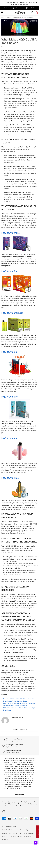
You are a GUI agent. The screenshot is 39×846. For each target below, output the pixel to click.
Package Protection (16, 836)
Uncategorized (23, 729)
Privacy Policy (17, 833)
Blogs (8, 17)
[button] (36, 13)
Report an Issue (38, 832)
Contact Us (27, 836)
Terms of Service (29, 833)
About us (5, 839)
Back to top (19, 794)
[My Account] (32, 12)
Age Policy (5, 836)
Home (2, 17)
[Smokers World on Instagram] (4, 812)
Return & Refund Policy (21, 830)
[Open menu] (2, 12)
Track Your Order (7, 830)
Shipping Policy (6, 833)
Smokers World (17, 717)
